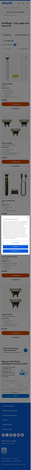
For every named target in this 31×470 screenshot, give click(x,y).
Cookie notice (12, 238)
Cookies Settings (15, 242)
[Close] (27, 217)
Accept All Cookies (15, 251)
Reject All (15, 247)
